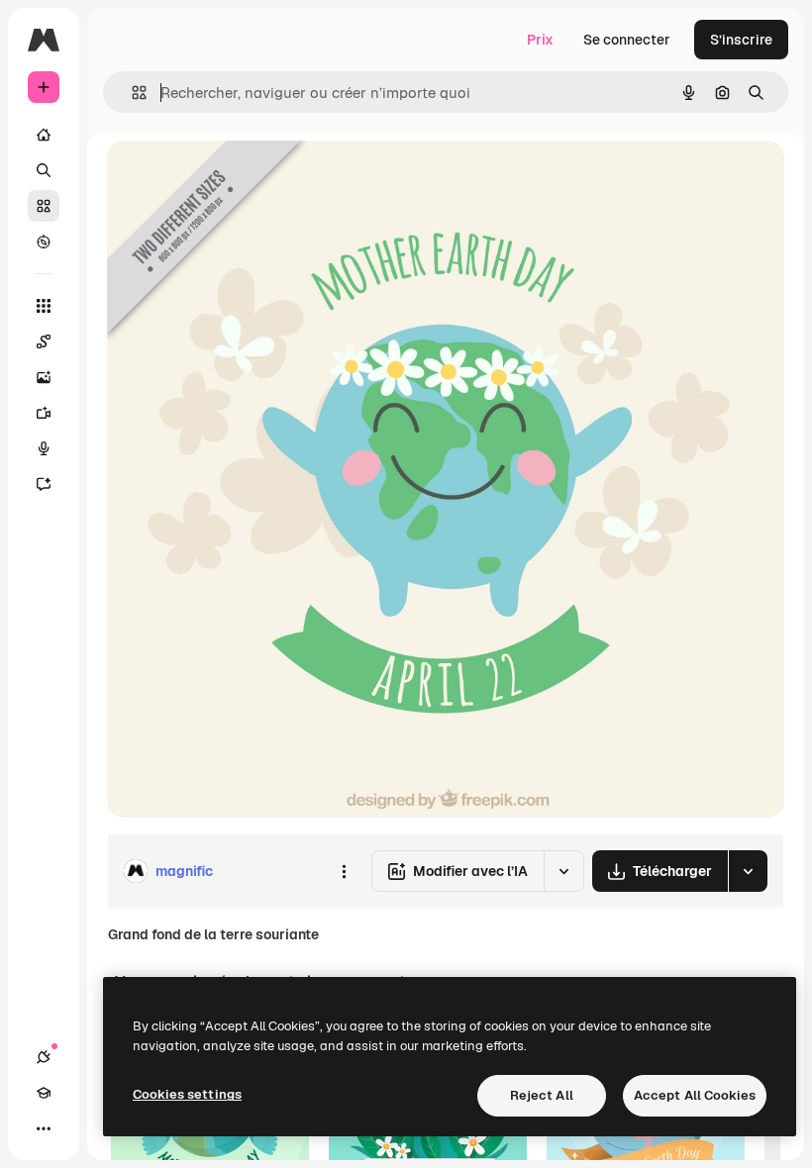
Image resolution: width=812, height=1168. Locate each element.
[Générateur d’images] (43, 377)
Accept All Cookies (695, 1095)
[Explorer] (43, 241)
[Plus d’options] (343, 871)
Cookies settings (187, 1094)
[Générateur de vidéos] (43, 413)
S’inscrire (741, 40)
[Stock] (43, 206)
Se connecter (626, 40)
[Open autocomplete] (131, 92)
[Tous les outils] (43, 306)
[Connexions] (43, 1057)
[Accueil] (43, 134)
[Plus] (43, 1128)
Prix (540, 40)
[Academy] (43, 1093)
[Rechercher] (43, 170)
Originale (237, 177)
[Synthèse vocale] (43, 448)
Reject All (541, 1095)
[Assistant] (43, 484)
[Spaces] (43, 341)
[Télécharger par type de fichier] (747, 871)
